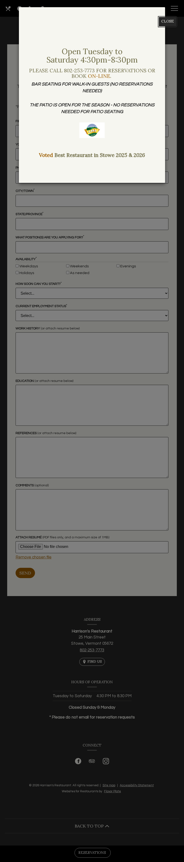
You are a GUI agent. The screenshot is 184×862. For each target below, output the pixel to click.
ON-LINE (99, 76)
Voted (46, 155)
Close (167, 21)
